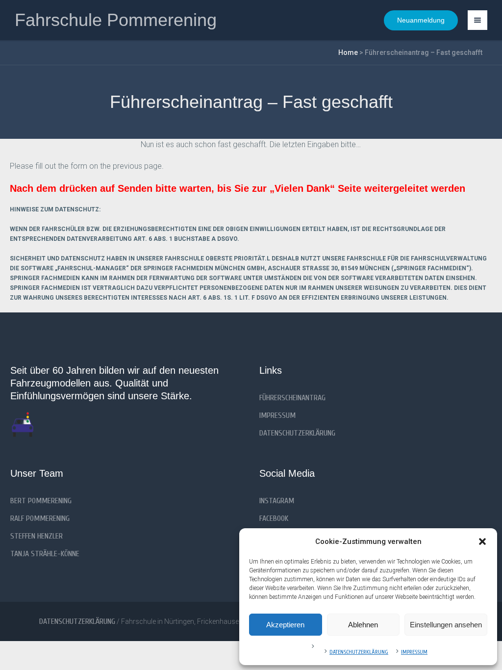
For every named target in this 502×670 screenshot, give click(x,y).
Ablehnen (363, 624)
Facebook (273, 518)
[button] (482, 541)
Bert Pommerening (41, 500)
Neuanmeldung (421, 20)
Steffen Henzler (36, 536)
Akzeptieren (285, 624)
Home (348, 52)
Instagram (276, 500)
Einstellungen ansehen (446, 624)
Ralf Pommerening (40, 518)
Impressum (414, 651)
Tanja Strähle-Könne (44, 553)
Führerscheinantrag (292, 397)
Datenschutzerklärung (358, 651)
